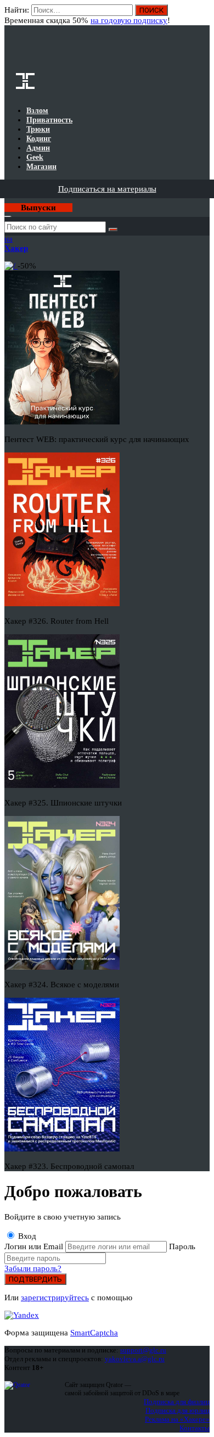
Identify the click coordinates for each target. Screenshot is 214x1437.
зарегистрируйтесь (55, 1297)
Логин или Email (34, 1246)
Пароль (182, 1246)
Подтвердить (35, 1279)
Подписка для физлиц (177, 1401)
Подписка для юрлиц (177, 1410)
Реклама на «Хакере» (177, 1419)
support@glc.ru (143, 1350)
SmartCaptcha (94, 1332)
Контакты (194, 1428)
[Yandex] (21, 1315)
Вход (202, 15)
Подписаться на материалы (107, 188)
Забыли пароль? (32, 1268)
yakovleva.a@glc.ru (135, 1359)
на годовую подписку (129, 20)
